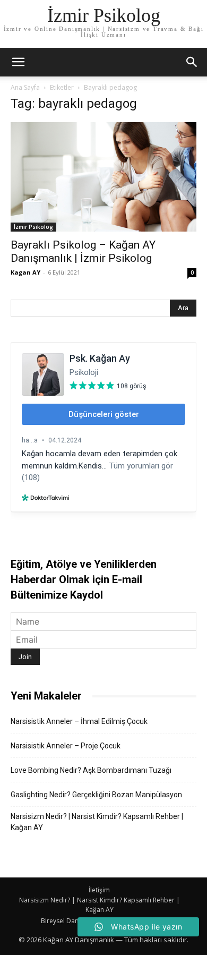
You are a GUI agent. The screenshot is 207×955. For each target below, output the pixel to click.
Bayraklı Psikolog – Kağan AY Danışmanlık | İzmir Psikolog (83, 251)
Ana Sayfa (25, 87)
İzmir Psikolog (33, 227)
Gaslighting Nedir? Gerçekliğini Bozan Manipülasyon (96, 794)
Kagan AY (25, 272)
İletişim (99, 889)
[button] (192, 62)
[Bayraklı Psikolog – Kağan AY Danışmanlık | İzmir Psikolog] (103, 177)
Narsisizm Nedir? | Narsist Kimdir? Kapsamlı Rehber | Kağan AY (97, 822)
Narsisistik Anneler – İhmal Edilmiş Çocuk (79, 721)
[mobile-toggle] (18, 62)
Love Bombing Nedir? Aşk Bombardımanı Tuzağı (91, 770)
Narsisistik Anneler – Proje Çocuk (65, 745)
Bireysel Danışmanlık (72, 920)
